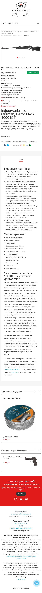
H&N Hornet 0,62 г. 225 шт (12, 398)
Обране (17, 16)
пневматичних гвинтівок (12, 369)
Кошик (28, 16)
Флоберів (14, 372)
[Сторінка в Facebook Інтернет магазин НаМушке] (16, 499)
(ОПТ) (21, 526)
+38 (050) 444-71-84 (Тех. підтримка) (21, 528)
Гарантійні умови (6, 141)
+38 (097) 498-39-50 (19, 10)
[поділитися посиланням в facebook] (5, 145)
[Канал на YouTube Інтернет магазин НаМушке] (26, 499)
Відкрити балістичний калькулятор (14, 97)
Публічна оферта (21, 558)
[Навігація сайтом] (38, 23)
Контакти (21, 494)
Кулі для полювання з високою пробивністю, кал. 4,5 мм (18, 400)
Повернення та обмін (20, 141)
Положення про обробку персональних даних (21, 556)
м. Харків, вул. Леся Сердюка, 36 (21, 514)
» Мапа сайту (21, 579)
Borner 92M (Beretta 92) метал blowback (13, 458)
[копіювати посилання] (2, 145)
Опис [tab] (21, 159)
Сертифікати (32, 141)
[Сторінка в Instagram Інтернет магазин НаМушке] (21, 499)
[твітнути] (8, 145)
